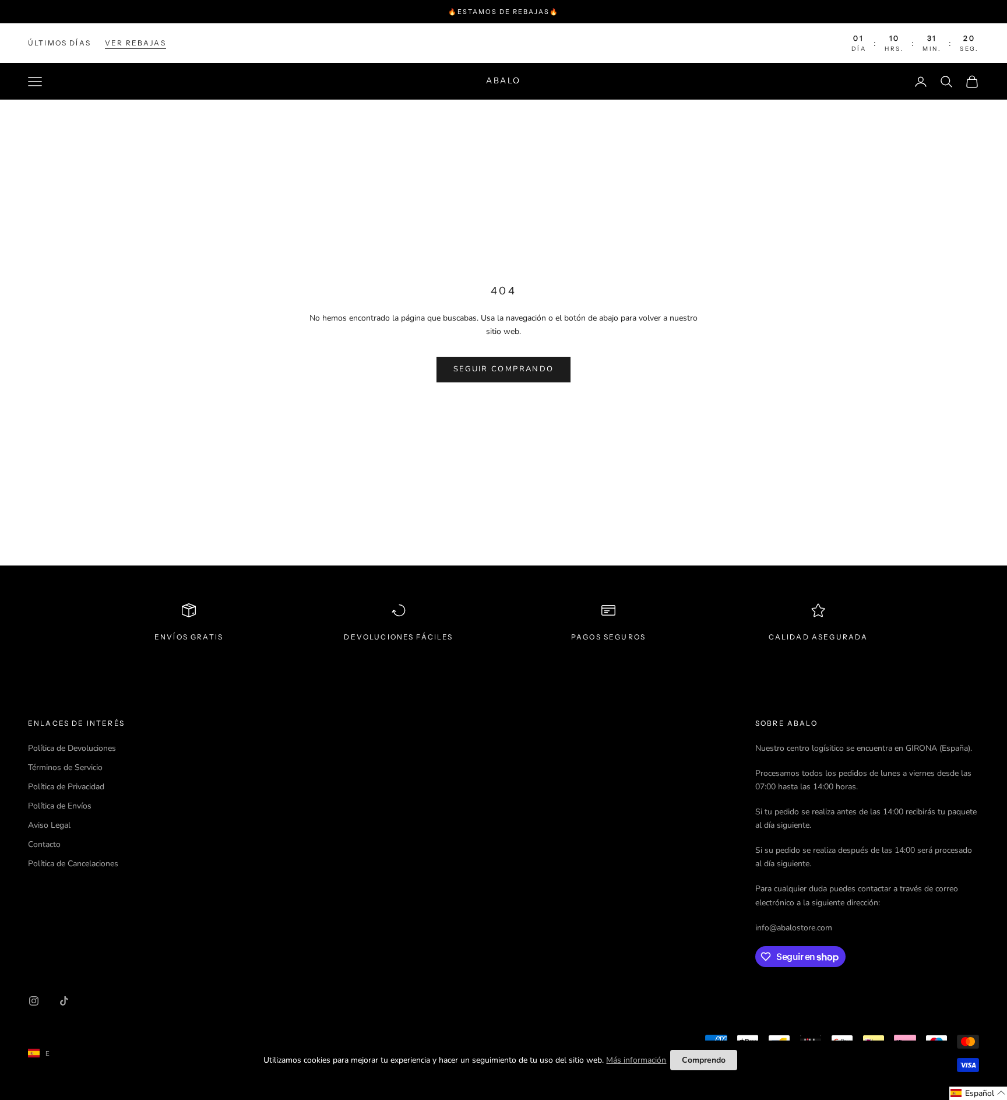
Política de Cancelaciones (73, 863)
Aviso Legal (49, 825)
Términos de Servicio (65, 767)
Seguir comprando (503, 369)
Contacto (44, 844)
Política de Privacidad (66, 786)
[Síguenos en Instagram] (34, 1001)
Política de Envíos (59, 805)
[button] (978, 1093)
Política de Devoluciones (72, 748)
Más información (636, 1060)
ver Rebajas (135, 42)
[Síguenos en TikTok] (64, 1001)
